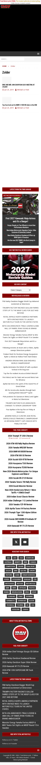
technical (10, 605)
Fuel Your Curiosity (20, 430)
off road (22, 588)
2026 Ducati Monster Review (20, 486)
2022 (8, 558)
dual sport (31, 566)
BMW (25, 562)
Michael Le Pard (23, 90)
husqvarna (16, 579)
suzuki (31, 601)
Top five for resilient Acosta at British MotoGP (20, 373)
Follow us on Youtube (9, 744)
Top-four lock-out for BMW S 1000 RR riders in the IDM (19, 105)
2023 (14, 558)
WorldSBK (15, 609)
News (14, 588)
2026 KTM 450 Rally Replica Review (20, 443)
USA (32, 605)
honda (6, 579)
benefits (18, 562)
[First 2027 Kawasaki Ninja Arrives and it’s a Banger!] (20, 213)
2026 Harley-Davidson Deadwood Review (19, 658)
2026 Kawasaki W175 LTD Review (20, 526)
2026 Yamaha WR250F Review (20, 447)
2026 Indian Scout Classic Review (20, 496)
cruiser (20, 566)
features (9, 575)
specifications (17, 592)
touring (20, 605)
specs (27, 592)
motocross (9, 584)
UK (27, 605)
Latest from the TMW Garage (20, 189)
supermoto (10, 601)
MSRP (7, 588)
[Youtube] (24, 542)
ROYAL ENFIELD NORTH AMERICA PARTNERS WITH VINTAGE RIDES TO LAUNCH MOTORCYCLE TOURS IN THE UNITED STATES (20, 319)
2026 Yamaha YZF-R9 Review (20, 504)
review (6, 592)
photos (32, 588)
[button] (37, 53)
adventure (30, 558)
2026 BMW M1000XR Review (20, 451)
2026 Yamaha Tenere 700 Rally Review (20, 482)
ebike (15, 571)
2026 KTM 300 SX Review (20, 455)
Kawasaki (27, 579)
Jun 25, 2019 (9, 90)
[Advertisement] (20, 30)
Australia (8, 562)
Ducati (8, 571)
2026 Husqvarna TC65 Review (20, 463)
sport (34, 592)
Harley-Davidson (29, 575)
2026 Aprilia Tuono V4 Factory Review (20, 508)
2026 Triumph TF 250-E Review (20, 436)
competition (10, 566)
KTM (35, 579)
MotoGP (20, 584)
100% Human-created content (20, 3)
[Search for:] (12, 59)
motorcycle (30, 584)
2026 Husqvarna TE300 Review (20, 467)
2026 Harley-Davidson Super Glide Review (19, 662)
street (20, 596)
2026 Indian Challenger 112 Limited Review (20, 500)
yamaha (25, 609)
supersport (22, 601)
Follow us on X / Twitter (10, 740)
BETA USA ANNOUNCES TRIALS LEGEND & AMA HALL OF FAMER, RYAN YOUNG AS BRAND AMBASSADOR (20, 328)
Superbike (29, 596)
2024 (21, 558)
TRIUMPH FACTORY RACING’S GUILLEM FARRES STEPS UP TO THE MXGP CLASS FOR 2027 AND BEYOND (21, 310)
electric (23, 571)
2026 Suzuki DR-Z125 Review (20, 478)
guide (17, 575)
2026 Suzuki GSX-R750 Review (20, 459)
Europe (32, 571)
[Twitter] (16, 542)
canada (33, 562)
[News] (6, 80)
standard (11, 596)
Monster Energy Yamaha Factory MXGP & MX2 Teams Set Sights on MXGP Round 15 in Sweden (20, 725)
